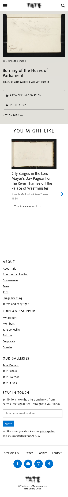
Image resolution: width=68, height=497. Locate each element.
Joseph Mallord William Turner (30, 82)
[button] (63, 5)
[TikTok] (49, 464)
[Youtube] (28, 464)
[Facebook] (17, 464)
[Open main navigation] (13, 6)
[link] (14, 60)
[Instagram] (38, 464)
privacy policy (47, 431)
